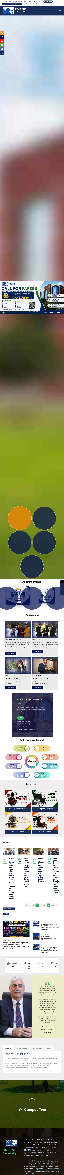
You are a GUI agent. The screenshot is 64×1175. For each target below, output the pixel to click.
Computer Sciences (45, 809)
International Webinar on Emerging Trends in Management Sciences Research (49, 949)
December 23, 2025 (47, 945)
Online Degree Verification (8, 4)
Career (35, 1)
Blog (30, 1)
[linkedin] (26, 4)
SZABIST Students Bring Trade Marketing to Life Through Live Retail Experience (41, 870)
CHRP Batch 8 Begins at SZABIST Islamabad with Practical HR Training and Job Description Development (56, 875)
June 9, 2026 (7, 940)
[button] (19, 518)
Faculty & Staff (7, 1)
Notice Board (16, 1)
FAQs (40, 1)
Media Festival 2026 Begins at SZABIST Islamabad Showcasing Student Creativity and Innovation (16, 945)
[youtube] (33, 4)
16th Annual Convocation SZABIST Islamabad (49, 938)
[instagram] (36, 4)
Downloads (24, 1)
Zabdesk (19, 4)
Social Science (18, 831)
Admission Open (48, 1)
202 (53, 905)
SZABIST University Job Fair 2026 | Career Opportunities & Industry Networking (50, 926)
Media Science (45, 831)
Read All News (7, 917)
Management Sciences (18, 809)
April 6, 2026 (45, 934)
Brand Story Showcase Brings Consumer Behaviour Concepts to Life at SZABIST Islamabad (26, 872)
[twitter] (30, 4)
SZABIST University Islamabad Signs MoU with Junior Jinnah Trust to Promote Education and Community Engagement (12, 878)
